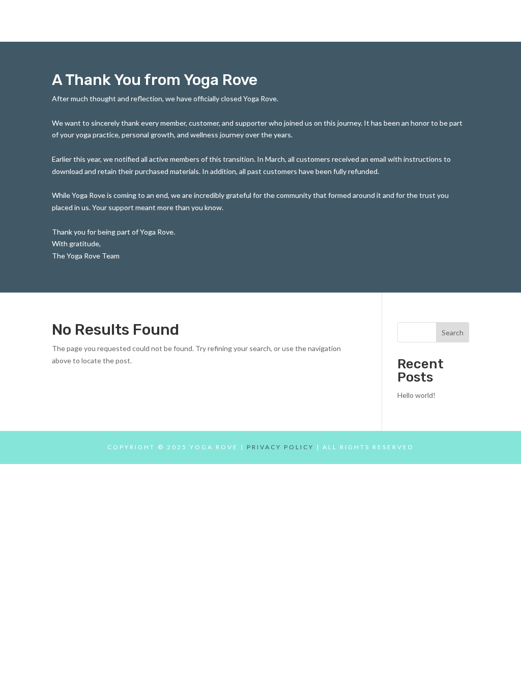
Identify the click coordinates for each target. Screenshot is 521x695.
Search (453, 332)
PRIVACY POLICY (280, 447)
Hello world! (416, 395)
